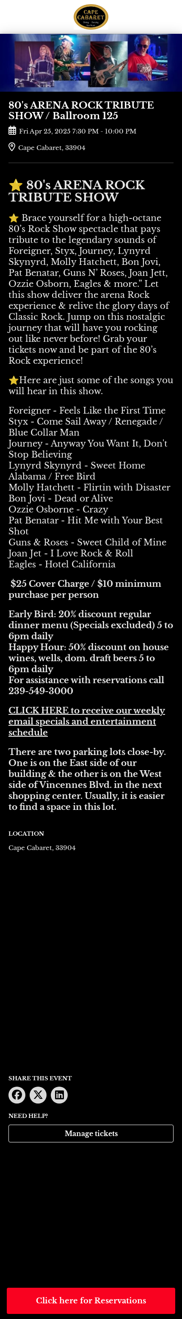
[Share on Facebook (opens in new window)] (16, 1095)
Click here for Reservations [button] (91, 1300)
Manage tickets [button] (91, 1133)
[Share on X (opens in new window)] (38, 1095)
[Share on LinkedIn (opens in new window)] (59, 1095)
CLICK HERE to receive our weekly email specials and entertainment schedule (86, 722)
